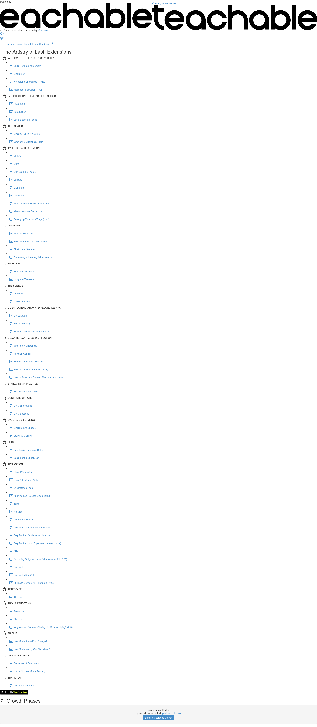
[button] (2, 34)
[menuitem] (2, 39)
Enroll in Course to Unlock (158, 717)
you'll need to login (172, 713)
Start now (43, 30)
